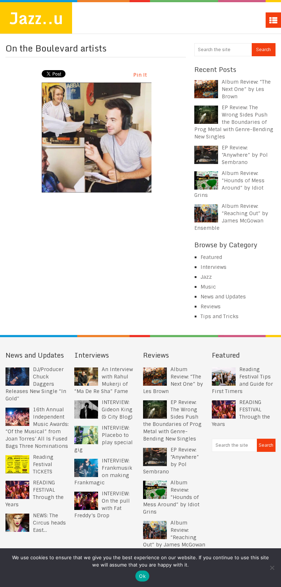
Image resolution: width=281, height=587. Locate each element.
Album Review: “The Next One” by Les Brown (246, 89)
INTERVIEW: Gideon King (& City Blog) (117, 409)
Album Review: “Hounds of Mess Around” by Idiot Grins (171, 497)
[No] (272, 567)
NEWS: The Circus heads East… (49, 522)
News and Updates (223, 296)
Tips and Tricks (220, 316)
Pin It (140, 75)
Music (208, 286)
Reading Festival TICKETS (43, 464)
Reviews (211, 306)
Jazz (206, 277)
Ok (142, 576)
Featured (211, 257)
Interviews (213, 267)
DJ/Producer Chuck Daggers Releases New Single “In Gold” (35, 384)
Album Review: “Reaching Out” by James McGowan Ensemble (174, 537)
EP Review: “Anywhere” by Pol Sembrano (245, 154)
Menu (273, 20)
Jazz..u (36, 18)
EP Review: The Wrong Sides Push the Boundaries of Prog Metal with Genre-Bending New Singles (233, 122)
